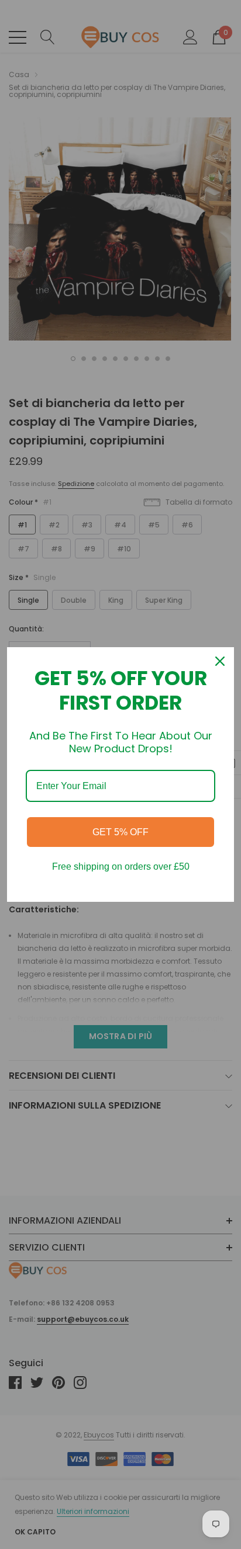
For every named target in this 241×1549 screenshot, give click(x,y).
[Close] (220, 661)
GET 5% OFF (120, 832)
